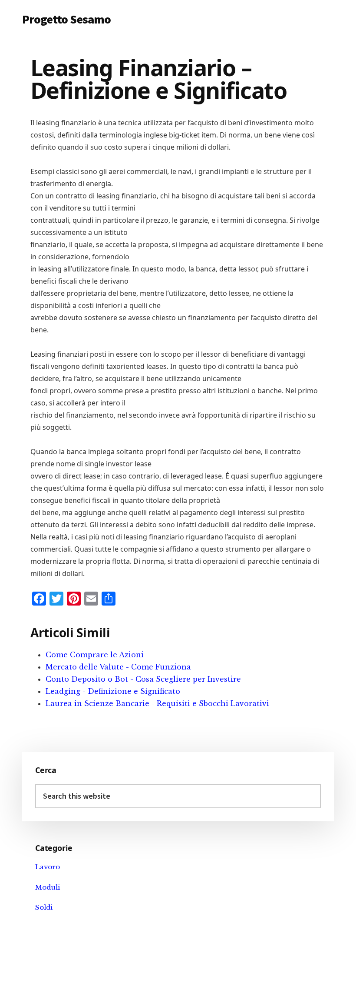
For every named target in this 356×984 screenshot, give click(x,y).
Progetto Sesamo (66, 19)
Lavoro (47, 867)
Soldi (44, 907)
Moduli (47, 887)
